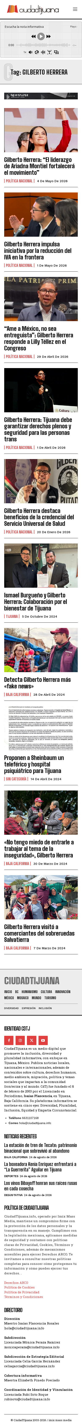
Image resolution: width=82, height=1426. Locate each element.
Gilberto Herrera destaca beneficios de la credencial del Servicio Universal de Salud (39, 517)
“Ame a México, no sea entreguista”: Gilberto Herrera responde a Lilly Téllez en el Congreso (38, 338)
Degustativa (13, 1195)
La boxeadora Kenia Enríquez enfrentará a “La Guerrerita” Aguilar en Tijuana (40, 1166)
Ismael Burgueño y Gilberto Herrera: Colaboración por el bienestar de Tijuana (35, 601)
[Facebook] (8, 1040)
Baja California (17, 694)
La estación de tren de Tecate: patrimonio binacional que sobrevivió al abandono (40, 1148)
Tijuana (12, 616)
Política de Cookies (19, 1287)
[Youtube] (43, 1040)
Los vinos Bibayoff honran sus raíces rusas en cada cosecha (40, 1185)
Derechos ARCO (16, 1282)
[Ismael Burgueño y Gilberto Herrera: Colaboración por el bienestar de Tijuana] (41, 565)
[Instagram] (20, 1040)
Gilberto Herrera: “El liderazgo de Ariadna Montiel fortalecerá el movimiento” (39, 166)
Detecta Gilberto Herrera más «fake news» (37, 683)
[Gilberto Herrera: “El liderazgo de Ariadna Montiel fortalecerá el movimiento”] (41, 130)
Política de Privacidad (21, 1292)
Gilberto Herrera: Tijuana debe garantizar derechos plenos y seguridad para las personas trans (38, 429)
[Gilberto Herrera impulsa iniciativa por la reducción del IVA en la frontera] (41, 214)
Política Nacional (19, 181)
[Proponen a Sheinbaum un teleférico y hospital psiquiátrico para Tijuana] (41, 728)
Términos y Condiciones (23, 1297)
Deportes (11, 1176)
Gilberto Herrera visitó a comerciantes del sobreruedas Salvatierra (39, 933)
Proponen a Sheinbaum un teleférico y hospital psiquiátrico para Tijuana (34, 764)
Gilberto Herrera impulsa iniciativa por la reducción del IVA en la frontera (37, 250)
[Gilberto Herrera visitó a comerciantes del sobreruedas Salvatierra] (41, 897)
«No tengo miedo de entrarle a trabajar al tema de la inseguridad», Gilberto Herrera (39, 849)
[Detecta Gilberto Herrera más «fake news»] (41, 650)
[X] (31, 1040)
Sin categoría (16, 779)
